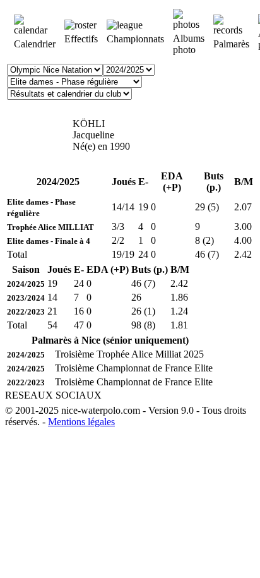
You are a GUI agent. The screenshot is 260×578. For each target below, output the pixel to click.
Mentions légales (81, 421)
